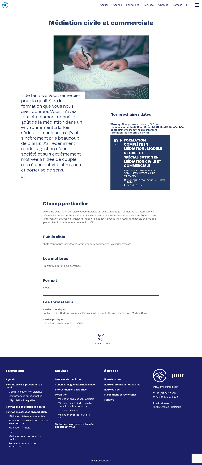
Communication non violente (25, 392)
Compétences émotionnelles (25, 396)
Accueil (104, 5)
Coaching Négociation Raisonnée (75, 385)
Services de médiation (68, 379)
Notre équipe (112, 390)
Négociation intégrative (22, 400)
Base (11, 432)
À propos (163, 5)
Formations (132, 5)
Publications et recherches (120, 395)
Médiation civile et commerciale (27, 416)
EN (187, 5)
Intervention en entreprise (71, 390)
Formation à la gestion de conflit (25, 407)
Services (148, 5)
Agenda (117, 5)
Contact (177, 5)
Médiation (61, 395)
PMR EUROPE (99, 461)
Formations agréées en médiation (26, 412)
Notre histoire (112, 379)
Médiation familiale (19, 428)
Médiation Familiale (69, 410)
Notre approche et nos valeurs (122, 385)
